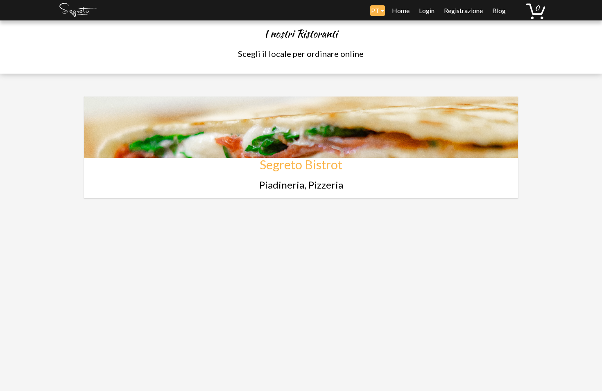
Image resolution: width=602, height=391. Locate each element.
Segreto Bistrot (301, 164)
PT (376, 10)
